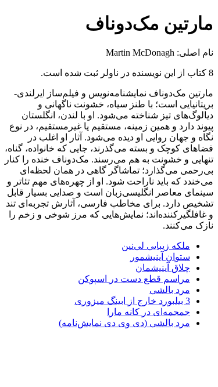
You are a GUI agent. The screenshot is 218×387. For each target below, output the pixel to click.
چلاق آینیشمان (162, 268)
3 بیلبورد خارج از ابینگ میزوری (132, 301)
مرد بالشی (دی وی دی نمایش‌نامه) (124, 323)
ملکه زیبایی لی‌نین (155, 246)
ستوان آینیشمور (160, 257)
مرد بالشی (169, 290)
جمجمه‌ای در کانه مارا (148, 312)
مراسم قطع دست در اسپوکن (134, 279)
